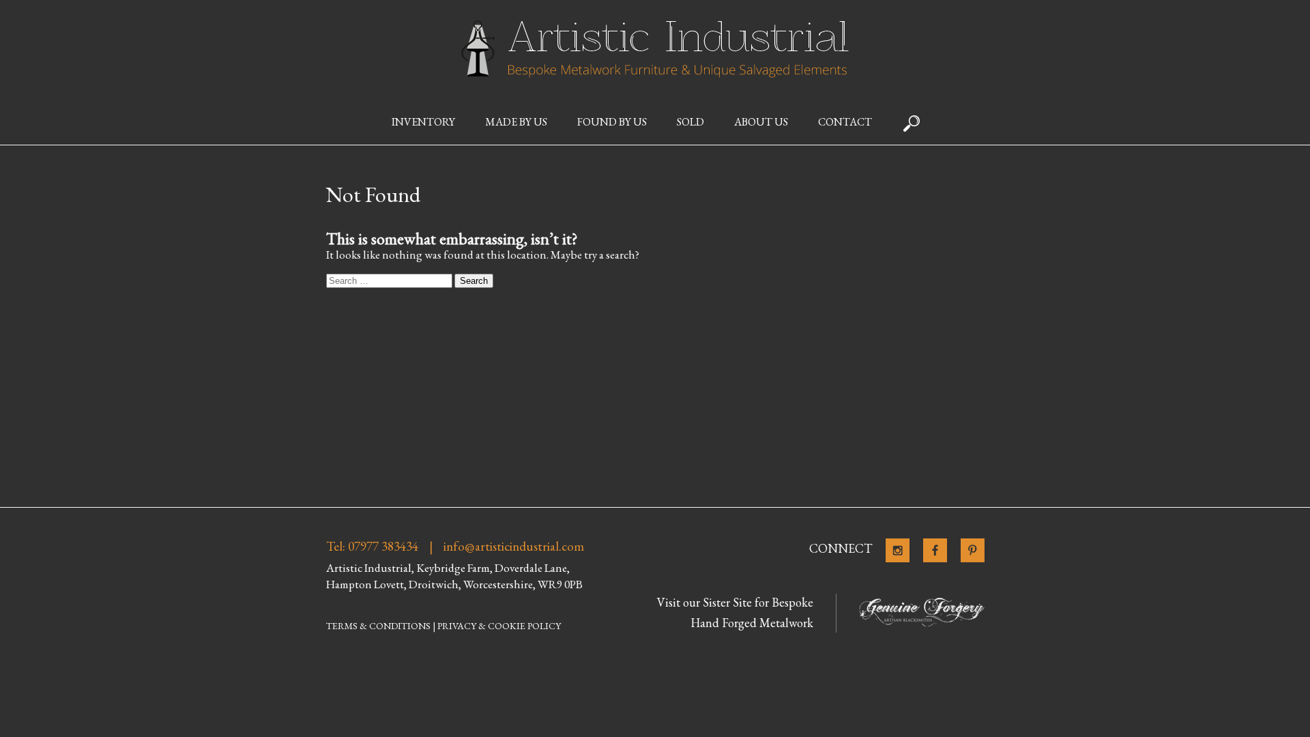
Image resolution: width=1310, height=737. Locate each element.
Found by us (612, 122)
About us (761, 122)
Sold (690, 122)
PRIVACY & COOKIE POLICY (499, 626)
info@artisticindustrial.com (513, 546)
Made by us (516, 122)
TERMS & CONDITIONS (378, 626)
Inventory (423, 122)
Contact (845, 122)
